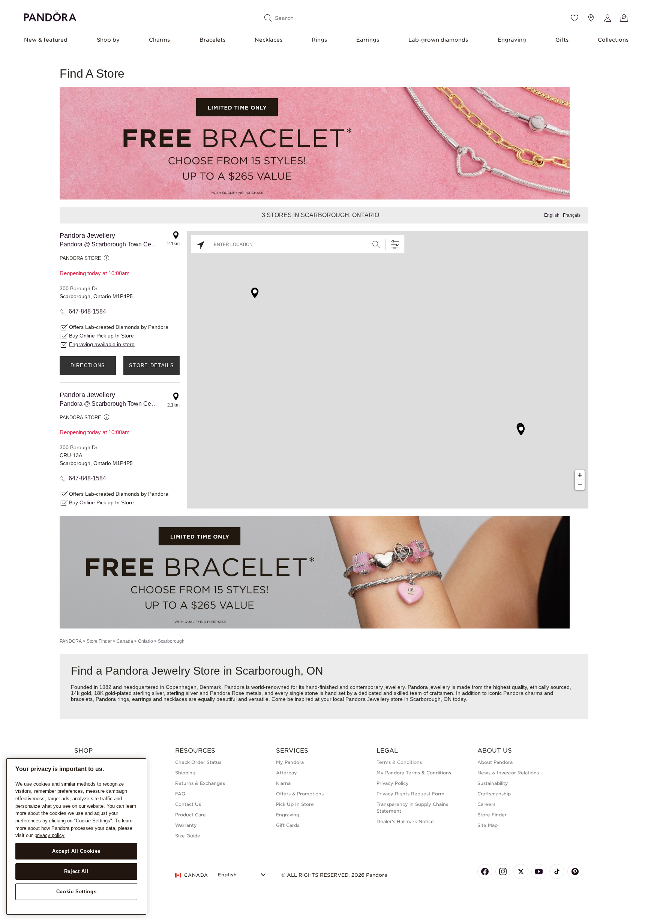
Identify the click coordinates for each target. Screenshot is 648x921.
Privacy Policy (392, 783)
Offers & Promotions (300, 793)
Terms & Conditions (399, 762)
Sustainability (492, 783)
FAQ (180, 793)
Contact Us (188, 804)
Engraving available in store (102, 344)
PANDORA (71, 641)
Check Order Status (198, 762)
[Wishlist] (574, 18)
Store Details (151, 365)
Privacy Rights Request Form (410, 793)
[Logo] (50, 15)
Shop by (108, 40)
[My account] (607, 18)
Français (571, 215)
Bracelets (212, 40)
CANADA (196, 875)
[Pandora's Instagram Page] (502, 871)
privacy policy (49, 835)
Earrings (367, 40)
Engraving (512, 40)
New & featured (46, 40)
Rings (319, 40)
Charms (159, 40)
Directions (87, 365)
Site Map (487, 825)
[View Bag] (624, 18)
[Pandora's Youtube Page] (538, 871)
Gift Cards (287, 825)
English (552, 215)
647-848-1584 (87, 311)
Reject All (76, 871)
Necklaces (268, 40)
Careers (486, 804)
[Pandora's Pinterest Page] (574, 871)
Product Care (190, 815)
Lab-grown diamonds (438, 40)
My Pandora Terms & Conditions (413, 773)
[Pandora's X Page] (520, 871)
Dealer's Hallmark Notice (405, 821)
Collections (613, 40)
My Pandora (290, 762)
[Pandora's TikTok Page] (556, 871)
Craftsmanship (494, 793)
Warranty (186, 825)
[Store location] (591, 18)
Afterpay (286, 773)
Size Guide (187, 835)
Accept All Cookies (76, 851)
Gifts (561, 40)
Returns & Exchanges (200, 783)
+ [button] (580, 475)
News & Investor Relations (508, 773)
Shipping (185, 773)
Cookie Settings (76, 891)
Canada (125, 641)
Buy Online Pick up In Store (101, 336)
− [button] (580, 485)
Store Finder (99, 641)
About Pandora (495, 762)
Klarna (283, 783)
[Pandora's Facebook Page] (484, 871)
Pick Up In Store (295, 804)
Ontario (145, 641)
